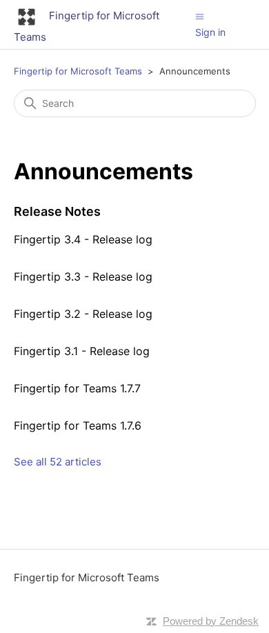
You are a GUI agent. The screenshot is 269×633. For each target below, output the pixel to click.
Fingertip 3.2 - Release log (83, 314)
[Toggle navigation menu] (199, 16)
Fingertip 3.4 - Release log (83, 239)
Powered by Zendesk (211, 621)
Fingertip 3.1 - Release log (82, 351)
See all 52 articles (57, 461)
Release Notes (57, 211)
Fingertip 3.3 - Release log (83, 276)
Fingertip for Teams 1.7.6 (77, 425)
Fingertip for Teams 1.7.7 (77, 388)
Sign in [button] (210, 32)
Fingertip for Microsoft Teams (78, 71)
